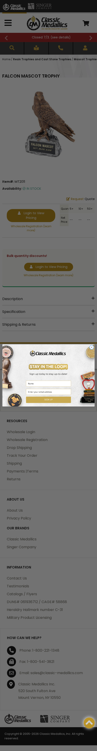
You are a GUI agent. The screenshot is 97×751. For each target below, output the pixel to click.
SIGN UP (48, 400)
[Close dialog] (92, 347)
